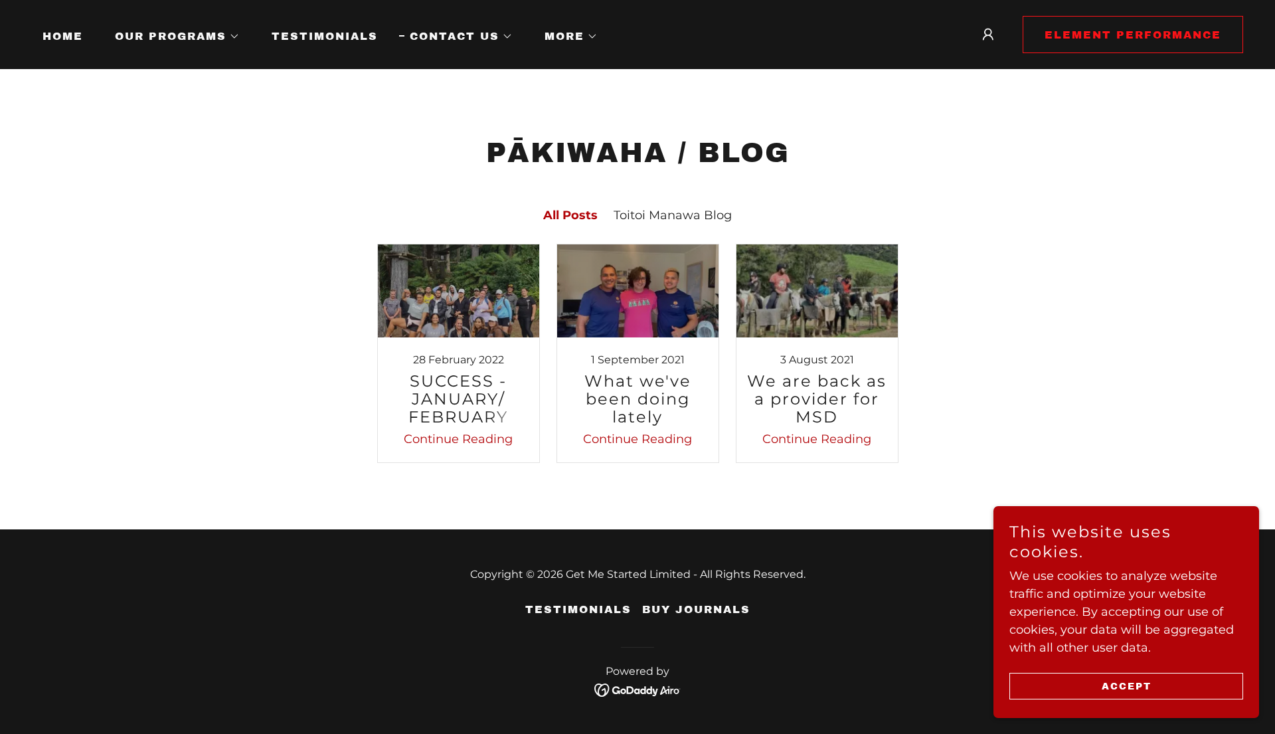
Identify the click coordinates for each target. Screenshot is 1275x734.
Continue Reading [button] (458, 439)
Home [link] (62, 36)
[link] (458, 353)
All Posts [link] (570, 215)
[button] (172, 37)
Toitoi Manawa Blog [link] (673, 215)
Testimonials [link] (325, 36)
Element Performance (1133, 35)
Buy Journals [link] (696, 609)
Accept (1126, 686)
